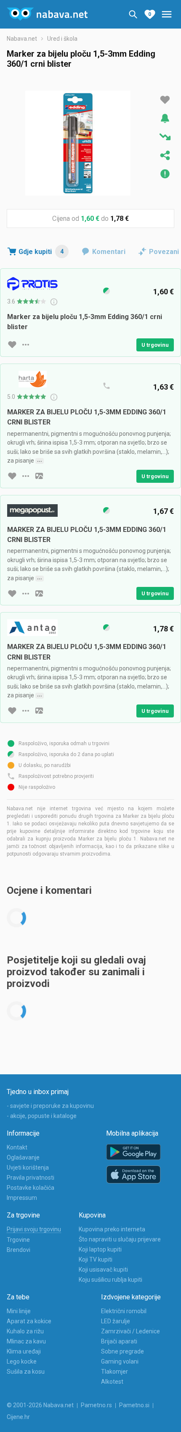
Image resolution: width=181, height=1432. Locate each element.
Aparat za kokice (29, 1321)
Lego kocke (22, 1361)
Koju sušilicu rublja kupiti (110, 1279)
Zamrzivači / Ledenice (130, 1331)
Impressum (22, 1197)
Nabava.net (22, 38)
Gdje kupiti (41, 252)
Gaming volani (119, 1361)
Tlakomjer (114, 1371)
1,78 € (119, 219)
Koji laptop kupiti (100, 1249)
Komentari (108, 252)
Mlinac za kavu (26, 1341)
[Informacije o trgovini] (26, 345)
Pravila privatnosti (30, 1177)
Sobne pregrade (122, 1351)
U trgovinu (155, 345)
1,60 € (90, 219)
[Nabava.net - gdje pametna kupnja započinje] (47, 14)
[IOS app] (133, 1174)
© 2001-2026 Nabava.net (40, 1405)
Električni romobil (123, 1311)
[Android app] (133, 1152)
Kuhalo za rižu (25, 1331)
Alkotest (112, 1381)
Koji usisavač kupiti (103, 1269)
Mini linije (19, 1311)
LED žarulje (115, 1321)
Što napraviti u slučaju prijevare (120, 1239)
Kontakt (17, 1147)
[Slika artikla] (39, 476)
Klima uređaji (24, 1351)
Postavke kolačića (30, 1187)
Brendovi (18, 1249)
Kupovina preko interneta (112, 1229)
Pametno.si (134, 1405)
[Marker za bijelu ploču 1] (77, 143)
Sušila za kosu (26, 1371)
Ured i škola (62, 38)
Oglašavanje (23, 1157)
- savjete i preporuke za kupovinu (50, 1105)
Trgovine (18, 1239)
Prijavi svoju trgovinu (34, 1229)
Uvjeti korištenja (28, 1167)
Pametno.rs (96, 1405)
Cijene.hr (18, 1417)
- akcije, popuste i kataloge (42, 1116)
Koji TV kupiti (95, 1259)
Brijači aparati (119, 1341)
